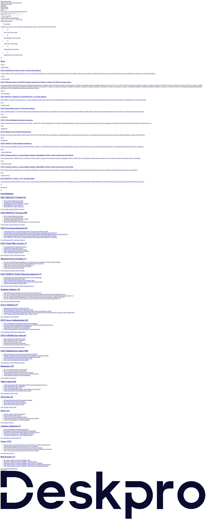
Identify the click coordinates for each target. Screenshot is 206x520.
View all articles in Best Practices (9, 468)
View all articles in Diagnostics (8, 378)
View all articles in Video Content (9, 393)
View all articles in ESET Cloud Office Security (13, 255)
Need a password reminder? (12, 18)
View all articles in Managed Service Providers (12, 270)
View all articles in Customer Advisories (11, 438)
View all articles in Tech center (8, 407)
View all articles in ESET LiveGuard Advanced (13, 240)
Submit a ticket (4, 8)
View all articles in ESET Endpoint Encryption (12, 362)
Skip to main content (6, 1)
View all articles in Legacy (7, 453)
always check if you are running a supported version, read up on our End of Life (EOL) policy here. (28, 26)
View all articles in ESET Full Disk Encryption (13, 347)
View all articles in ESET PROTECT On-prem (13, 224)
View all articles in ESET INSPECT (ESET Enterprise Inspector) (17, 286)
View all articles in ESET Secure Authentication (13, 332)
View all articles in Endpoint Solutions (10, 301)
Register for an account (21, 11)
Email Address (4, 13)
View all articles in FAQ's (7, 422)
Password (3, 14)
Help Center (7, 24)
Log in (2, 10)
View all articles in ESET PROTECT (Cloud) (12, 209)
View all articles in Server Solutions (10, 316)
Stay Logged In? (7, 16)
